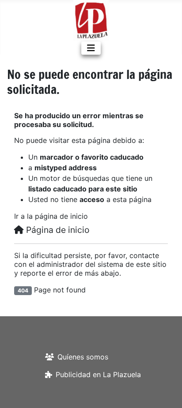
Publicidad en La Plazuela (98, 374)
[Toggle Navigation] (91, 48)
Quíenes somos (82, 356)
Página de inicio (56, 230)
